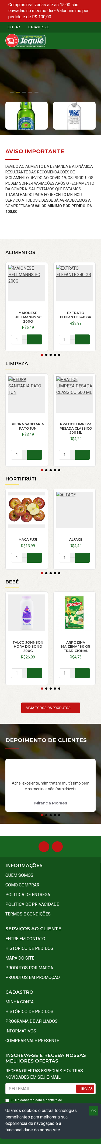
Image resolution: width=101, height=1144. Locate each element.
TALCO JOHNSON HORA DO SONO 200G (27, 646)
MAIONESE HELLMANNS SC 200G (28, 317)
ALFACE (75, 539)
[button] (42, 355)
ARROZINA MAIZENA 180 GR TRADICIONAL (75, 646)
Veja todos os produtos (48, 708)
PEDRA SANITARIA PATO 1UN (28, 426)
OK (93, 1111)
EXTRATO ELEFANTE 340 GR (75, 315)
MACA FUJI (28, 539)
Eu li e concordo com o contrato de (36, 1102)
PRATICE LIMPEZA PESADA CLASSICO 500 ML (76, 428)
